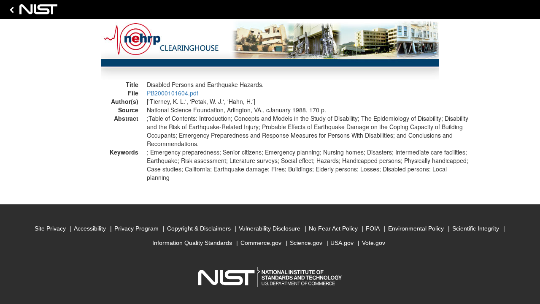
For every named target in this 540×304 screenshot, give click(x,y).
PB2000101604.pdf (172, 93)
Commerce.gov (260, 242)
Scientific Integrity (475, 228)
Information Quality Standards (192, 242)
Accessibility (90, 228)
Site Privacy (50, 228)
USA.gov (342, 242)
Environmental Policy (416, 228)
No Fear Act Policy (333, 228)
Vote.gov (373, 242)
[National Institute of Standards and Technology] (32, 11)
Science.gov (306, 242)
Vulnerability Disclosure (269, 228)
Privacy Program (136, 228)
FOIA (373, 228)
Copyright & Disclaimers (199, 228)
